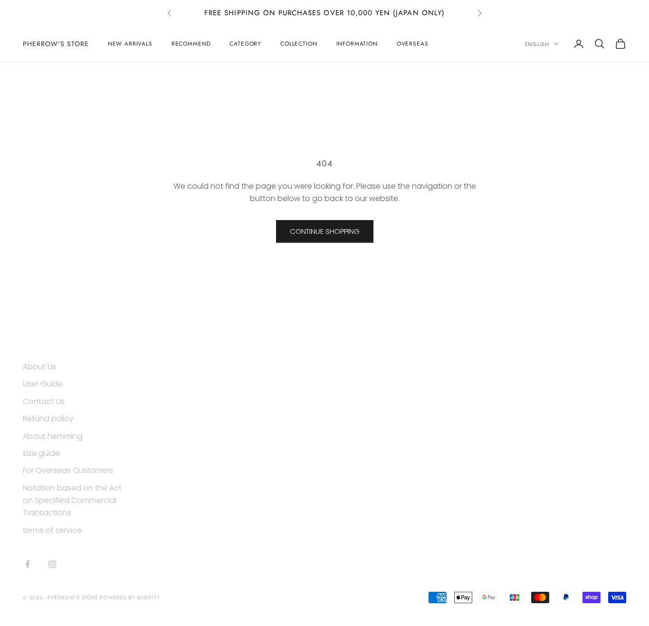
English (537, 44)
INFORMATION (357, 43)
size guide (41, 453)
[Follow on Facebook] (27, 564)
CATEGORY (245, 43)
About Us (39, 366)
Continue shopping (325, 231)
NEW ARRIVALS (130, 43)
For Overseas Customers (68, 470)
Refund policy (48, 418)
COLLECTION (298, 43)
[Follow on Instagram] (52, 564)
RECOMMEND (191, 43)
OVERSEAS (413, 43)
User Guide (43, 383)
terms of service (52, 530)
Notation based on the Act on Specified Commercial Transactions (72, 500)
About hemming (53, 436)
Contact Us (44, 401)
